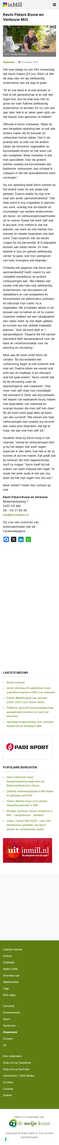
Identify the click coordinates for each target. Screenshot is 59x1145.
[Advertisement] (29, 576)
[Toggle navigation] (54, 4)
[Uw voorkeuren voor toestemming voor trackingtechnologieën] (6, 1139)
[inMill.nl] (12, 4)
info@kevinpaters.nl (16, 515)
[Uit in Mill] (27, 850)
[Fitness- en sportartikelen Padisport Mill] (27, 747)
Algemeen (9, 62)
